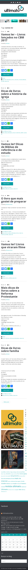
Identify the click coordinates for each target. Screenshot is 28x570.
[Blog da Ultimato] (14, 8)
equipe (12, 473)
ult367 (22, 132)
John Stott (5, 476)
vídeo (20, 489)
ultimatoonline (11, 489)
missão (22, 481)
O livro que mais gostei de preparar (13, 200)
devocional (19, 472)
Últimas (23, 489)
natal (11, 483)
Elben (23, 472)
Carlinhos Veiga (9, 472)
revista (3, 486)
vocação (16, 489)
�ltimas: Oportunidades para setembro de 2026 (12, 525)
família (11, 395)
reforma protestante (14, 338)
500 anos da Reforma (26, 442)
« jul (2, 553)
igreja (25, 474)
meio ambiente (11, 481)
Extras (3, 78)
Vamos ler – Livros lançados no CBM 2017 (13, 37)
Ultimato (4, 489)
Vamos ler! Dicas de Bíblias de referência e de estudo (12, 148)
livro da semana (6, 478)
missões (17, 79)
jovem (9, 476)
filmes (4, 278)
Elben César (3, 473)
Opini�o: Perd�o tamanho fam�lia (10, 527)
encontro (8, 473)
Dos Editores (5, 131)
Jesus (2, 476)
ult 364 (10, 278)
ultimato (8, 43)
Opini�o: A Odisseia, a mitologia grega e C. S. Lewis (13, 529)
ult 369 (2, 81)
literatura (9, 79)
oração (15, 483)
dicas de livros (6, 395)
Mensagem (18, 481)
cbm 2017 (5, 79)
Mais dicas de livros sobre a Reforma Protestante (10, 292)
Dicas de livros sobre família (10, 349)
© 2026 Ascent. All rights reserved (8, 568)
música (8, 483)
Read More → (7, 74)
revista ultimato (22, 79)
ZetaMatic (24, 568)
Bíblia (4, 188)
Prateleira (23, 483)
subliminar (23, 486)
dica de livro (5, 233)
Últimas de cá (3, 491)
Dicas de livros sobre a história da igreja (13, 94)
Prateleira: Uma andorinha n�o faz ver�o (11, 517)
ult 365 (6, 234)
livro (24, 476)
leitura (6, 132)
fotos (18, 473)
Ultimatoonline (9, 204)
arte (3, 132)
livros (13, 79)
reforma (7, 338)
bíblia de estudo (9, 188)
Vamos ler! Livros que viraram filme (13, 245)
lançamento (15, 476)
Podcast (18, 483)
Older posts (5, 402)
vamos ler (6, 81)
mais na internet (16, 132)
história (21, 473)
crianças (15, 472)
